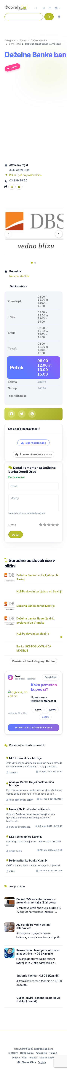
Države (16, 1057)
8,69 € (38, 709)
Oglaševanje (27, 1053)
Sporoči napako (17, 395)
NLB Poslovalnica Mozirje (32, 633)
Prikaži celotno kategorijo (33, 661)
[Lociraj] (59, 16)
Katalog (53, 1053)
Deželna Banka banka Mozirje (35, 605)
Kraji (24, 1057)
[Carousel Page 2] (35, 263)
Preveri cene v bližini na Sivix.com (33, 727)
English (42, 1062)
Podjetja (33, 1057)
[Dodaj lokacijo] (36, 8)
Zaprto (14, 67)
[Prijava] (43, 8)
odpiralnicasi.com (43, 1048)
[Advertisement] (33, 119)
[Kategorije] (50, 8)
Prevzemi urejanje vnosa (35, 454)
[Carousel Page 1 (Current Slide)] (32, 263)
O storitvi (13, 1053)
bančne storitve (19, 276)
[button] (58, 8)
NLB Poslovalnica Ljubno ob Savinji (39, 591)
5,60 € (45, 717)
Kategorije (41, 1053)
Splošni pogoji (47, 1057)
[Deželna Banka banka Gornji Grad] (34, 230)
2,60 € (52, 709)
